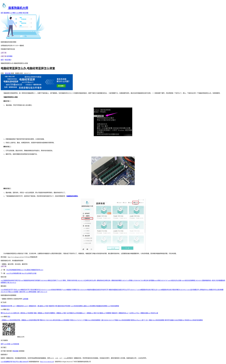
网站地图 (15, 351)
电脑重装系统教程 (102, 306)
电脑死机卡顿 (53, 306)
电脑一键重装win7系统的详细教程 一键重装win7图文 (50, 313)
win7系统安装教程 (113, 306)
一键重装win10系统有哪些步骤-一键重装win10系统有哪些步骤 (20, 320)
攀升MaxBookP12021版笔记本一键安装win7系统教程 (17, 313)
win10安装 (7, 344)
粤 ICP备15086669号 (22, 361)
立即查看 (25, 299)
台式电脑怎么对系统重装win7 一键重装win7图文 (82, 313)
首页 (2, 13)
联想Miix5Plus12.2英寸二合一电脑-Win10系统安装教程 (147, 320)
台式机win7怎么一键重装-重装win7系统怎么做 (143, 313)
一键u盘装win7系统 (42, 306)
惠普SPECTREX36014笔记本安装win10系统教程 (54, 320)
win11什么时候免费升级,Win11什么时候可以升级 (21, 273)
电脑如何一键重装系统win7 (120, 313)
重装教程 (7, 13)
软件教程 (9, 56)
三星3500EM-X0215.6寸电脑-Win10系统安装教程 (115, 320)
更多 (8, 309)
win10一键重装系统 (30, 306)
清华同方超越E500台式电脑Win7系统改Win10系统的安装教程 (184, 320)
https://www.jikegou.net (47, 361)
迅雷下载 (3, 56)
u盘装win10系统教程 (89, 306)
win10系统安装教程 (77, 306)
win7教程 (13, 13)
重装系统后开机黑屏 (64, 306)
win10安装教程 (5, 361)
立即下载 (3, 52)
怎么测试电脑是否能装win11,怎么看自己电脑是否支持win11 (24, 270)
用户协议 (13, 361)
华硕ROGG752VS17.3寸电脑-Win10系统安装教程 (85, 320)
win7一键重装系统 (18, 306)
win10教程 (19, 13)
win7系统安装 (15, 344)
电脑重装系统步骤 (6, 306)
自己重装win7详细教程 (104, 313)
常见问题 (25, 13)
